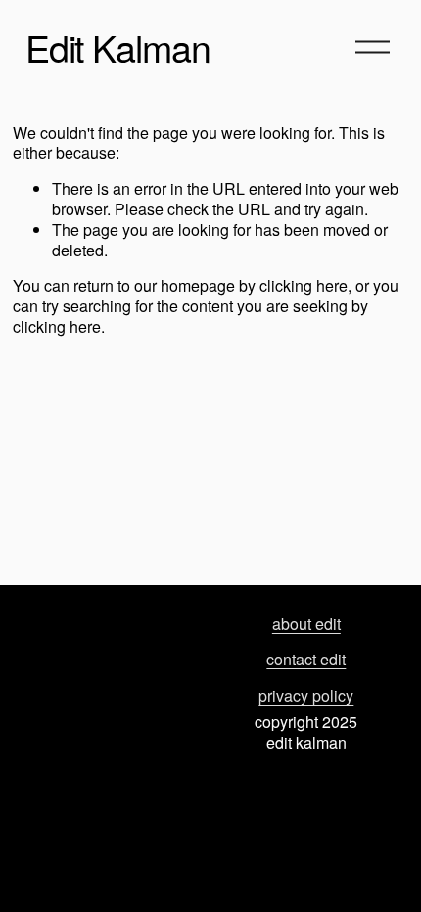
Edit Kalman (117, 47)
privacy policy (305, 696)
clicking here (303, 285)
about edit (306, 625)
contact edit (306, 660)
